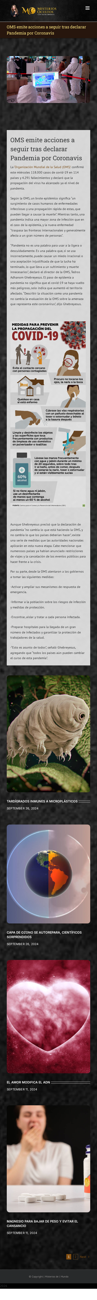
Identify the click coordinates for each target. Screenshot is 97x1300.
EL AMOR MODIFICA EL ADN (28, 1082)
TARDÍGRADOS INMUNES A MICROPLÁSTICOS (42, 801)
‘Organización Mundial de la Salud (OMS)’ (42, 167)
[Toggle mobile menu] (87, 8)
